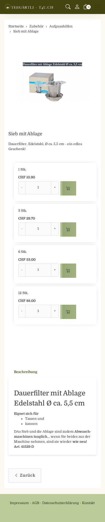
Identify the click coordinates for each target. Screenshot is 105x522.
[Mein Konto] (77, 7)
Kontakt (88, 503)
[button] (68, 7)
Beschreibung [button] (25, 372)
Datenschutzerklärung (60, 503)
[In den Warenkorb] (68, 188)
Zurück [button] (27, 475)
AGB (35, 503)
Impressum (19, 503)
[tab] (22, 372)
